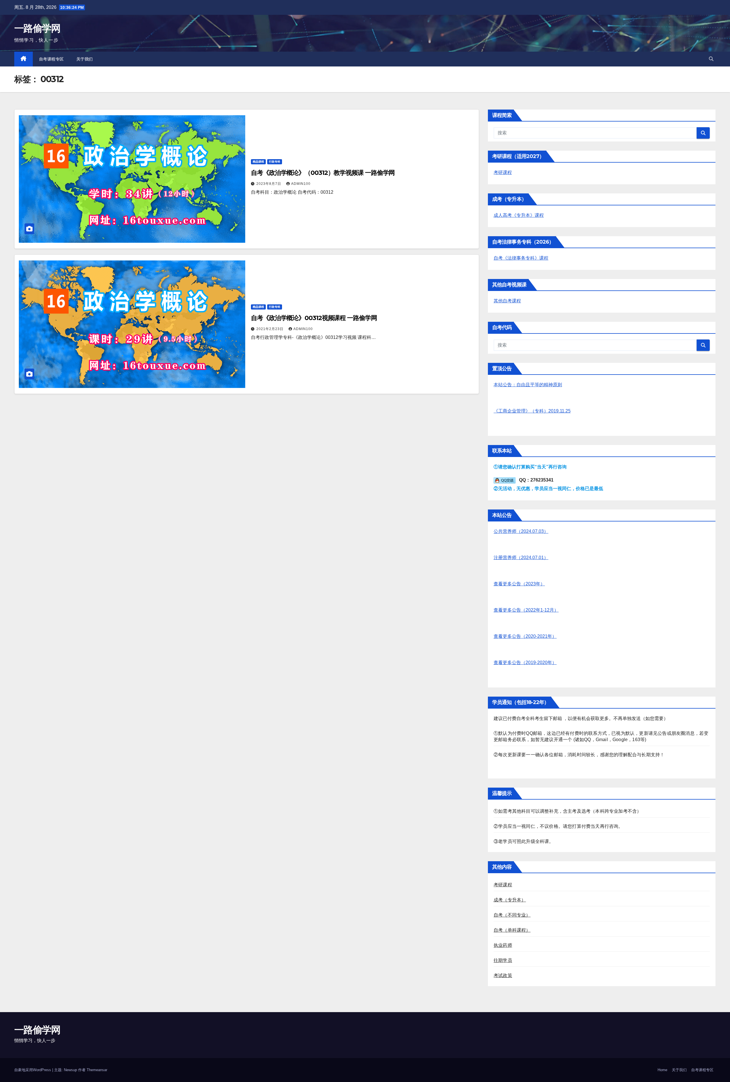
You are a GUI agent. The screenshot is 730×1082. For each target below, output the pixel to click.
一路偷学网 (37, 28)
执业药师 (503, 945)
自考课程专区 (51, 59)
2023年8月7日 (269, 184)
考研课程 (503, 172)
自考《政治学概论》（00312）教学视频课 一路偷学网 (323, 173)
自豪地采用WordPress (33, 1070)
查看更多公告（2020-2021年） (525, 636)
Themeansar (97, 1070)
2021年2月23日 (270, 329)
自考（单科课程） (512, 930)
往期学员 (503, 960)
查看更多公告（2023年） (519, 583)
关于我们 (84, 59)
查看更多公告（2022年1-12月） (526, 610)
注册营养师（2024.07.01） (521, 557)
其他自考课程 (507, 300)
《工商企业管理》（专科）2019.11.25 (532, 410)
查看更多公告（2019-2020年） (525, 662)
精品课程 (258, 161)
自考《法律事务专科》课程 (521, 258)
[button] (711, 58)
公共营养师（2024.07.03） (521, 531)
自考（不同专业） (512, 915)
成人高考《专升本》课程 (519, 215)
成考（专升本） (510, 899)
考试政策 (503, 975)
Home (662, 1070)
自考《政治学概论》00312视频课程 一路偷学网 (314, 318)
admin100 (301, 184)
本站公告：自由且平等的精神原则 (528, 384)
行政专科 (274, 161)
